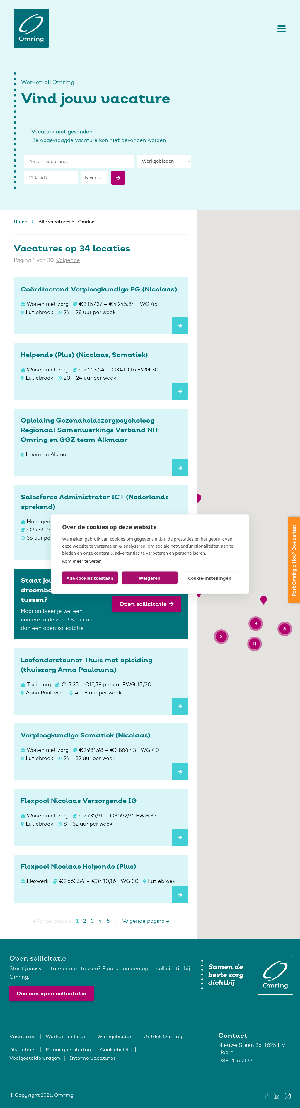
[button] (198, 498)
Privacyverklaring (68, 1049)
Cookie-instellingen (209, 578)
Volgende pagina (144, 921)
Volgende (68, 260)
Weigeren (150, 578)
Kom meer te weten (82, 561)
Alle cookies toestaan (90, 578)
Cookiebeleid (116, 1049)
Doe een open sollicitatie (51, 993)
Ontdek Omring (162, 1036)
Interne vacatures (93, 1058)
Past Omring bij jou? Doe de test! (294, 560)
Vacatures (23, 1036)
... (116, 921)
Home (20, 221)
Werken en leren (67, 1036)
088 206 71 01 (236, 1060)
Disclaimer (23, 1049)
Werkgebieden (115, 1036)
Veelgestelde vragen (35, 1058)
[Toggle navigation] (280, 28)
